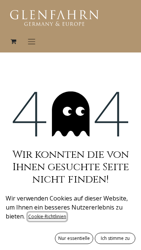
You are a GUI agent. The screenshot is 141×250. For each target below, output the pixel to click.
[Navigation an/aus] (31, 41)
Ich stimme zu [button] (115, 238)
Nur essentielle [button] (74, 238)
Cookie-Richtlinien (47, 216)
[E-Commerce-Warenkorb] (13, 41)
